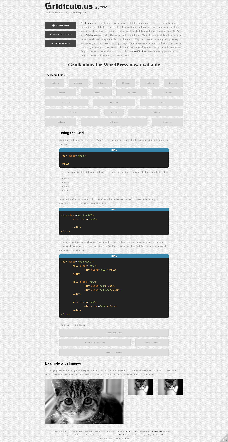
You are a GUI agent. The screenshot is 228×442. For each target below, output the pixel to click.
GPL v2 (126, 439)
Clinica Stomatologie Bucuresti (108, 370)
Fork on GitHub (62, 34)
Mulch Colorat (116, 431)
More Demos (62, 43)
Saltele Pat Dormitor (131, 431)
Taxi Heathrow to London (101, 431)
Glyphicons (138, 435)
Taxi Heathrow (121, 39)
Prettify (161, 435)
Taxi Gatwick (87, 431)
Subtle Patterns (80, 435)
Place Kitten (123, 435)
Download (62, 25)
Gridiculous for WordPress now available (114, 65)
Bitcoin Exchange (157, 431)
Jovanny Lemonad (105, 435)
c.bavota (109, 439)
